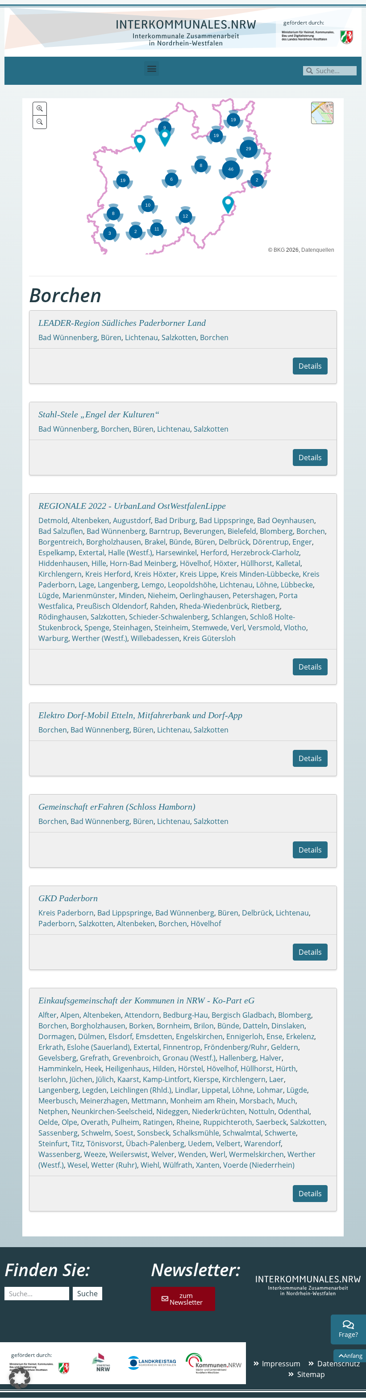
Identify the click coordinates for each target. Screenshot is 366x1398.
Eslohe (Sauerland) (98, 1047)
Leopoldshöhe (192, 585)
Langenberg (118, 585)
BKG (279, 250)
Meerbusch (57, 1101)
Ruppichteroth (227, 1122)
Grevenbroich (135, 1058)
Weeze (95, 1154)
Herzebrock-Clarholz (265, 553)
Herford (213, 553)
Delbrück (234, 542)
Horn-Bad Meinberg (143, 563)
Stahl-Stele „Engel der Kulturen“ (98, 414)
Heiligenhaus (127, 1068)
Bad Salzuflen (60, 531)
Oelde (48, 1122)
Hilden (164, 1068)
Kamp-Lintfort (166, 1079)
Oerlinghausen (204, 595)
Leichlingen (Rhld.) (140, 1090)
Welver (163, 1154)
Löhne (266, 585)
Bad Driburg (174, 520)
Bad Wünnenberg (67, 337)
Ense (274, 1036)
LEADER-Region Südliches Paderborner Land (122, 323)
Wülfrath (177, 1165)
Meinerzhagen (104, 1101)
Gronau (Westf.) (189, 1058)
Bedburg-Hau (185, 1015)
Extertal (91, 553)
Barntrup (164, 531)
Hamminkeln (59, 1068)
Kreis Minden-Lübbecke (259, 574)
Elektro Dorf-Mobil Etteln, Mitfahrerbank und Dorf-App (140, 715)
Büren (111, 337)
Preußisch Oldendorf (111, 606)
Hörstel (190, 1068)
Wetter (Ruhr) (114, 1165)
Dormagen (56, 1036)
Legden (94, 1090)
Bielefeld (242, 531)
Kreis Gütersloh (209, 638)
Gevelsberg (57, 1058)
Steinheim (171, 627)
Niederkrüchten (218, 1111)
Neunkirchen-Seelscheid (112, 1111)
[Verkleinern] (40, 122)
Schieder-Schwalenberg (168, 617)
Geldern (284, 1047)
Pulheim (125, 1122)
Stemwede (209, 627)
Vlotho (295, 627)
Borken (141, 1026)
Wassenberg (59, 1154)
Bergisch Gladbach (243, 1015)
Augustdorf (132, 520)
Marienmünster (88, 595)
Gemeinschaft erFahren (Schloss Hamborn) (116, 806)
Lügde (48, 595)
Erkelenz (300, 1036)
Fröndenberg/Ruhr (235, 1047)
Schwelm (96, 1133)
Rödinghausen (62, 617)
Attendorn (142, 1015)
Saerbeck (271, 1122)
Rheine (188, 1122)
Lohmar (270, 1090)
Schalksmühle (196, 1133)
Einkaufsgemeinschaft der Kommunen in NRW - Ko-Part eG (146, 1000)
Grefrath (94, 1058)
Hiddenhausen (63, 563)
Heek (93, 1068)
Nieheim (162, 595)
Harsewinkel (176, 553)
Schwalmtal (242, 1133)
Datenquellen (317, 250)
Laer (276, 1079)
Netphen (53, 1111)
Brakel (155, 542)
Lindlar (186, 1090)
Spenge (96, 627)
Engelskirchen (199, 1036)
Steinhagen (132, 627)
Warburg (53, 638)
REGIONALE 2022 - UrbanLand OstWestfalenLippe (132, 506)
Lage (86, 585)
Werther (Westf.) (99, 638)
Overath (94, 1122)
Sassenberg (58, 1133)
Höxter (225, 563)
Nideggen (172, 1111)
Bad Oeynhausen (285, 520)
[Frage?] (349, 1325)
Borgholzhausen (113, 542)
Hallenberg (237, 1058)
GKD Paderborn (68, 898)
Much (286, 1101)
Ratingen (158, 1122)
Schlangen (229, 617)
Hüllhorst (256, 563)
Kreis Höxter (155, 574)
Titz (77, 1143)
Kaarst (128, 1079)
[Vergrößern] (40, 109)
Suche (87, 1293)
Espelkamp (56, 553)
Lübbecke (297, 585)
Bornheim (173, 1026)
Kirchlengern (60, 574)
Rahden (163, 606)
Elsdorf (120, 1036)
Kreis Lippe (198, 574)
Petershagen (254, 595)
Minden (131, 595)
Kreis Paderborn (66, 913)
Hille (99, 563)
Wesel (77, 1165)
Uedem (200, 1143)
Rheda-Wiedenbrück (213, 606)
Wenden (192, 1154)
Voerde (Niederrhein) (259, 1165)
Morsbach (256, 1101)
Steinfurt (53, 1143)
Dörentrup (271, 542)
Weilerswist (128, 1154)
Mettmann (148, 1101)
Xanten (208, 1165)
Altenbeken (90, 520)
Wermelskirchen (256, 1154)
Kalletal (288, 563)
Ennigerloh (244, 1036)
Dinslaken (287, 1026)
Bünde (180, 542)
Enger (302, 542)
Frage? (348, 1334)
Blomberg (276, 531)
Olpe (69, 1122)
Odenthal (293, 1111)
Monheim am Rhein (203, 1101)
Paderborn (56, 923)
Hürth (286, 1068)
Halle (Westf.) (130, 553)
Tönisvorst (104, 1143)
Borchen (214, 337)
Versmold (264, 627)
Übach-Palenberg (155, 1143)
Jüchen (81, 1079)
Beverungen (203, 531)
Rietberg (265, 606)
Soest (124, 1133)
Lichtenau (141, 337)
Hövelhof (195, 563)
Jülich (105, 1079)
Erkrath (50, 1047)
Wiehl (150, 1165)
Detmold (53, 520)
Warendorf (262, 1143)
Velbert (228, 1143)
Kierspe (206, 1079)
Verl (237, 627)
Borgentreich (60, 542)
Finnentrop (181, 1047)
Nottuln (261, 1111)
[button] (151, 68)
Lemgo (152, 585)
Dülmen (91, 1036)
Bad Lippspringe (226, 520)
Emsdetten (154, 1036)
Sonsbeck (153, 1133)
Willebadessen (155, 638)
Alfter (47, 1015)
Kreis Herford (108, 574)
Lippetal (215, 1090)
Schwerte (280, 1133)
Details (310, 366)
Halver (271, 1058)
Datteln (255, 1026)
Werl (217, 1154)
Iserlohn (52, 1079)
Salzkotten (179, 337)
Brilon (204, 1026)
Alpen (69, 1015)
